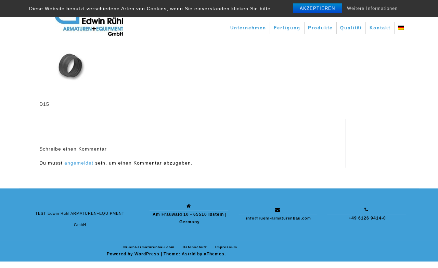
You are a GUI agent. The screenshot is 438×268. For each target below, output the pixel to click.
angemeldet (78, 163)
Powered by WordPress (133, 254)
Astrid (189, 254)
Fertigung (287, 27)
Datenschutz (195, 247)
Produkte (320, 27)
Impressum (226, 247)
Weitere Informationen (372, 8)
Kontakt (380, 27)
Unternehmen (248, 27)
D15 (44, 104)
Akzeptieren (317, 8)
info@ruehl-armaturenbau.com (278, 218)
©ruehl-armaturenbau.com (149, 247)
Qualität (351, 27)
